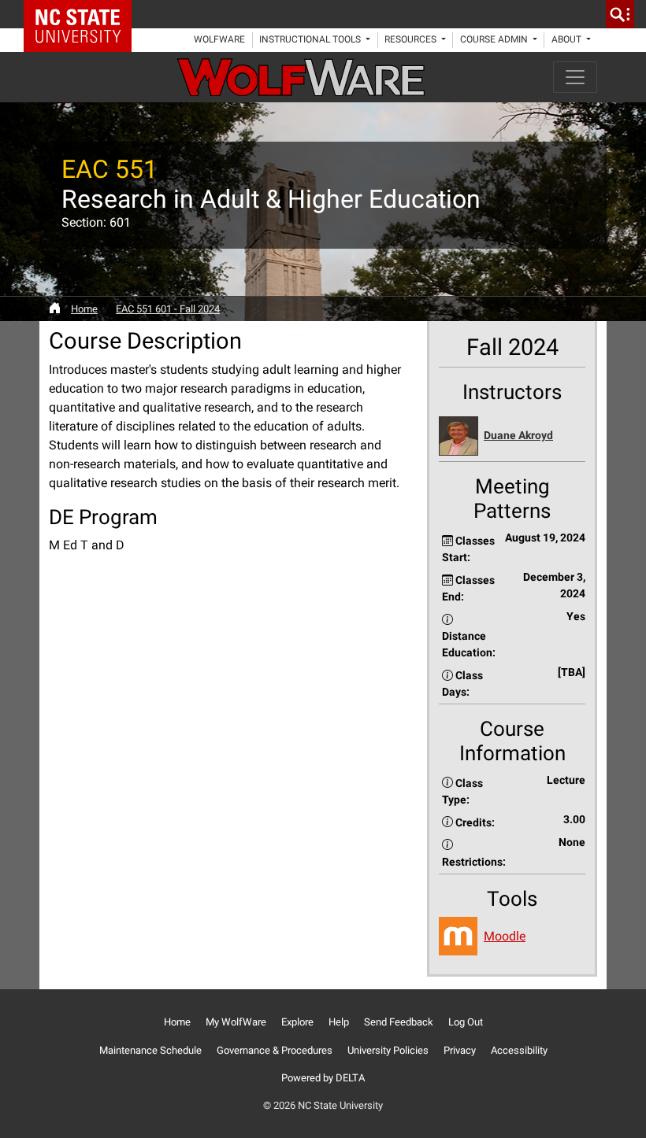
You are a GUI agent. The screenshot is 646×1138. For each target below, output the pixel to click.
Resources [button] (411, 39)
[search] (620, 14)
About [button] (567, 39)
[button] (512, 436)
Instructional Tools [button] (311, 39)
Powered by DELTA (323, 1078)
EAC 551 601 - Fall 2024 (168, 309)
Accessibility (519, 1050)
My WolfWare (236, 1022)
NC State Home (83, 14)
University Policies (388, 1050)
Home (84, 309)
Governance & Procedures (274, 1050)
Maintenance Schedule (150, 1050)
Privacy (460, 1050)
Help (339, 1022)
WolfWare (219, 39)
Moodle (504, 936)
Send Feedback (398, 1022)
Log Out (465, 1022)
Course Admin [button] (495, 39)
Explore (297, 1022)
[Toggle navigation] (575, 77)
